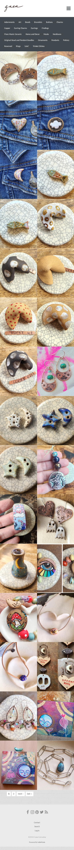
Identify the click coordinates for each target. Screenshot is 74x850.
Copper (7, 28)
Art (20, 22)
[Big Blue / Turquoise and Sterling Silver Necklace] (55, 765)
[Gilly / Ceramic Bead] (18, 223)
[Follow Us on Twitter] (42, 812)
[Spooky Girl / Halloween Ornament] (55, 666)
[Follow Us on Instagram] (32, 812)
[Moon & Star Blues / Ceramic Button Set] (55, 420)
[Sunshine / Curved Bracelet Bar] (18, 519)
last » (29, 794)
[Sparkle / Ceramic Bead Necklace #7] (55, 617)
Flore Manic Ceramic (13, 34)
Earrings (34, 28)
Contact (37, 823)
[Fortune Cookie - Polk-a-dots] (18, 371)
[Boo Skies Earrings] (55, 519)
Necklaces (57, 34)
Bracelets (38, 22)
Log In (37, 831)
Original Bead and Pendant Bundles (19, 40)
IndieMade (41, 842)
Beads (27, 22)
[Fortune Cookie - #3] (55, 322)
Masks (46, 34)
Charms (60, 22)
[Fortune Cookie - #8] (55, 223)
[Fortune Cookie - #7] (18, 272)
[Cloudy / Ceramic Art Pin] (55, 125)
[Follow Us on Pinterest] (37, 812)
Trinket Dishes (39, 46)
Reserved (8, 46)
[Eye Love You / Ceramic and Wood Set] (55, 568)
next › (20, 794)
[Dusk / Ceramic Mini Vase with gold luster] (18, 568)
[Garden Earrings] (18, 716)
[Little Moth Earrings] (18, 76)
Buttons (49, 22)
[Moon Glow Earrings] (55, 371)
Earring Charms (20, 28)
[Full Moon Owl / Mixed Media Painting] (55, 716)
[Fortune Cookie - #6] (55, 272)
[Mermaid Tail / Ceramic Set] (55, 469)
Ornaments (42, 40)
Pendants (55, 40)
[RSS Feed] (46, 812)
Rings (18, 46)
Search (37, 827)
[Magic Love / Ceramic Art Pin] (18, 125)
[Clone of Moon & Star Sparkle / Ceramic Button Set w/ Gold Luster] (18, 420)
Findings (45, 28)
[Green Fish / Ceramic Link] (55, 76)
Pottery (66, 40)
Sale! (27, 46)
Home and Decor (33, 34)
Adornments (9, 22)
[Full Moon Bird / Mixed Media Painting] (18, 765)
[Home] (13, 12)
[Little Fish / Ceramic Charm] (55, 174)
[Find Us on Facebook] (28, 812)
